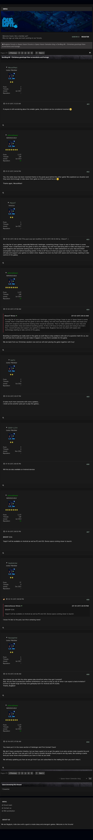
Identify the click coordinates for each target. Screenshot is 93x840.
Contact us (7, 808)
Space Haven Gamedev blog (45, 44)
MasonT (13, 203)
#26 (88, 464)
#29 (88, 674)
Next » (41, 53)
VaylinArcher (12, 563)
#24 (88, 310)
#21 (88, 104)
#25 (88, 397)
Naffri (12, 360)
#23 (88, 239)
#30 (87, 742)
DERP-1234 (12, 428)
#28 (88, 600)
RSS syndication (9, 811)
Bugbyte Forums (10, 44)
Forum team (7, 805)
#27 (88, 532)
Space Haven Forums (25, 44)
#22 (88, 172)
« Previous (13, 53)
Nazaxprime (12, 638)
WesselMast (12, 67)
